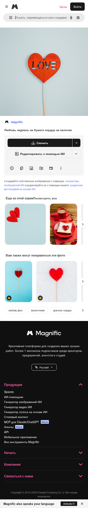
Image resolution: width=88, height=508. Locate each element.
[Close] (82, 503)
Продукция (13, 384)
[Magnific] (44, 334)
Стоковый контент (16, 417)
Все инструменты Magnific (21, 442)
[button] (44, 367)
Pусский (44, 367)
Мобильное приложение (20, 437)
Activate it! (68, 503)
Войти (77, 7)
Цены (63, 7)
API (6, 432)
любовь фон (15, 310)
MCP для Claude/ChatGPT (26, 422)
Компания (12, 464)
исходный (27, 35)
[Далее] (82, 224)
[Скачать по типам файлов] (76, 143)
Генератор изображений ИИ (23, 402)
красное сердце (62, 310)
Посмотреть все (45, 198)
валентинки (38, 310)
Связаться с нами (18, 476)
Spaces (9, 392)
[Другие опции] (61, 168)
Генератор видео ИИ (18, 407)
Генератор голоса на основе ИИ (25, 412)
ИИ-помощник (13, 397)
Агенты (13, 427)
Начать (10, 452)
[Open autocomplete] (9, 17)
